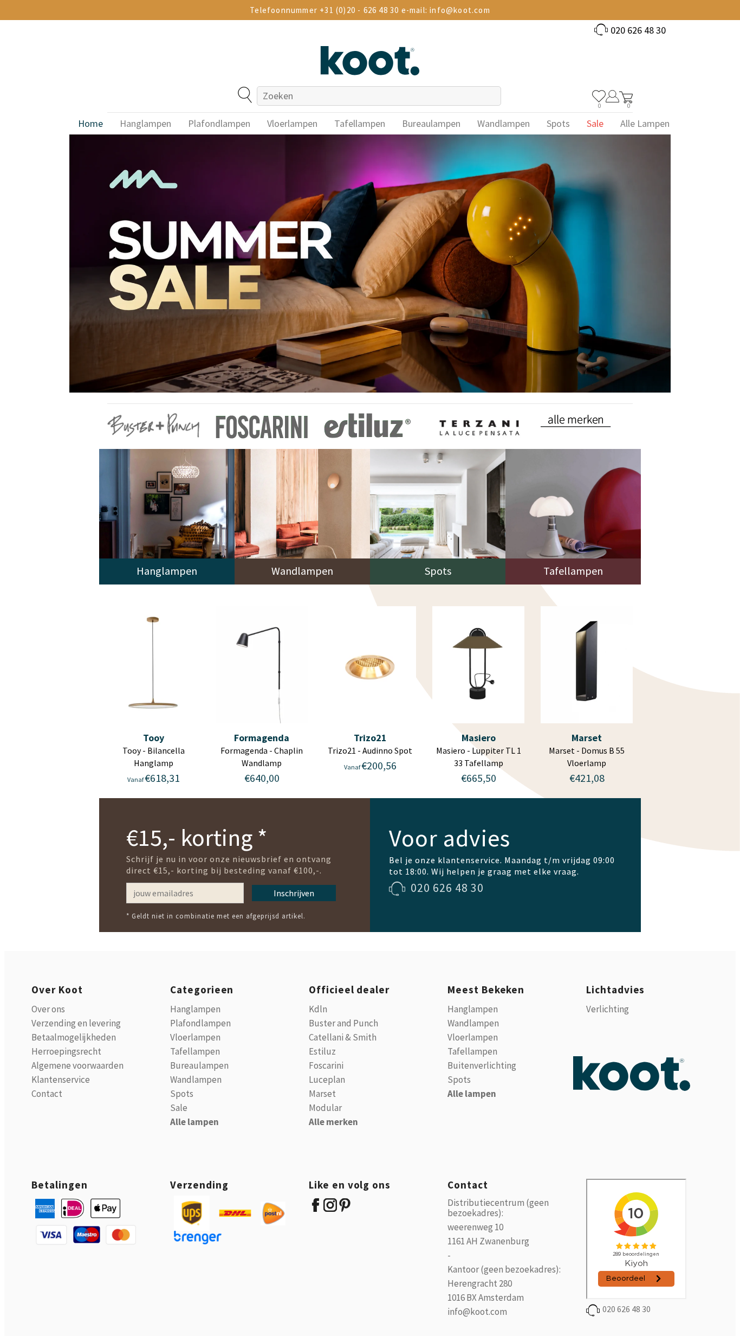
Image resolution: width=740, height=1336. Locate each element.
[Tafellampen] (573, 516)
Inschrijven (294, 893)
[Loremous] (153, 425)
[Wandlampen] (302, 516)
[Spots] (437, 516)
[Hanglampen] (167, 516)
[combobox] (379, 96)
